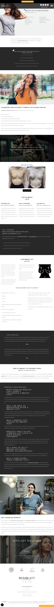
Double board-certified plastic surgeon (8, 110)
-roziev (27, 357)
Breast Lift (34, 12)
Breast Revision (41, 21)
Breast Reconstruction (43, 18)
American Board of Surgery (30, 520)
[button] (2, 604)
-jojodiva (27, 344)
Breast (29, 12)
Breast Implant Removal (28, 21)
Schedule (27, 551)
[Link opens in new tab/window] (41, 5)
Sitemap (24, 595)
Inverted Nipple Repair (42, 22)
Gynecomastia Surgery (28, 22)
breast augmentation (33, 236)
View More (27, 190)
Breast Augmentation (42, 17)
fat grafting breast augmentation (29, 376)
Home (26, 12)
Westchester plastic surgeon (33, 462)
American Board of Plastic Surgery (17, 520)
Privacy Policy (28, 595)
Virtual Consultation (27, 1)
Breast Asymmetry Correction (29, 17)
